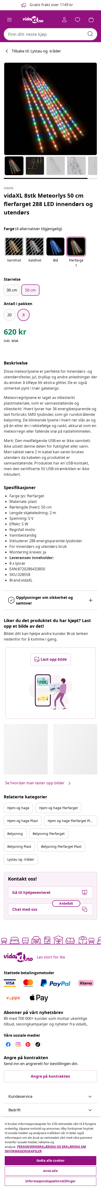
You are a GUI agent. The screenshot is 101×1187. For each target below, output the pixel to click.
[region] (50, 1152)
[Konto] (64, 20)
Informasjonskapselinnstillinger (50, 1181)
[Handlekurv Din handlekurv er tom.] (91, 20)
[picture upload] (51, 692)
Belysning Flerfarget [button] (49, 833)
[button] (46, 5)
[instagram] (18, 1044)
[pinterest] (28, 1044)
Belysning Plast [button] (19, 846)
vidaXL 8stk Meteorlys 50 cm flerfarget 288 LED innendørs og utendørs (48, 204)
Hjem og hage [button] (18, 808)
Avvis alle (50, 1171)
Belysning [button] (15, 833)
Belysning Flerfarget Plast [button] (61, 846)
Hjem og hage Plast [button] (22, 820)
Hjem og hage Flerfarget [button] (58, 808)
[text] (15, 333)
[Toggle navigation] (9, 19)
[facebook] (8, 1044)
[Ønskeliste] (77, 20)
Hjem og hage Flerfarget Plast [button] (71, 820)
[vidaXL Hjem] (33, 19)
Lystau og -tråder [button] (20, 859)
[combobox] (50, 34)
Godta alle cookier (50, 1160)
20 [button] (9, 314)
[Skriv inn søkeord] (90, 33)
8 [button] (24, 314)
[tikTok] (37, 1044)
